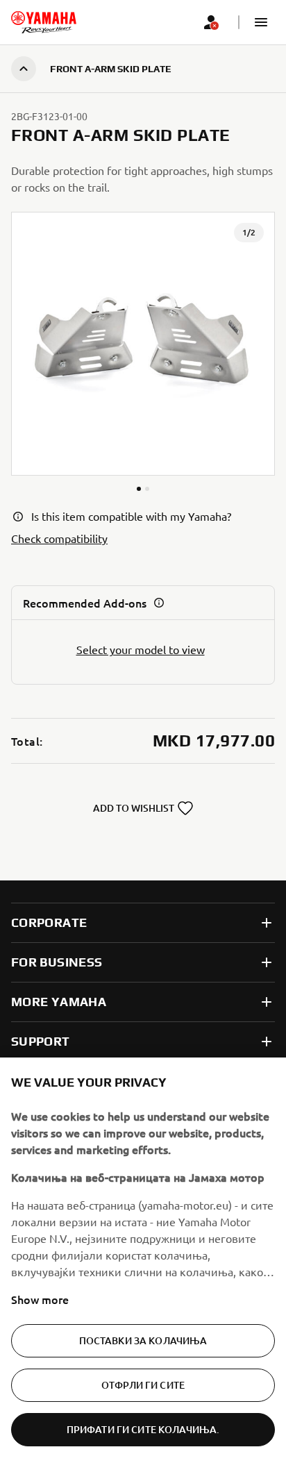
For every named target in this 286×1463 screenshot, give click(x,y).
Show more (40, 1299)
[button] (261, 22)
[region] (143, 1260)
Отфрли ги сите (143, 1384)
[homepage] (43, 22)
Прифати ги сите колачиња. (143, 1429)
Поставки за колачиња (143, 1340)
